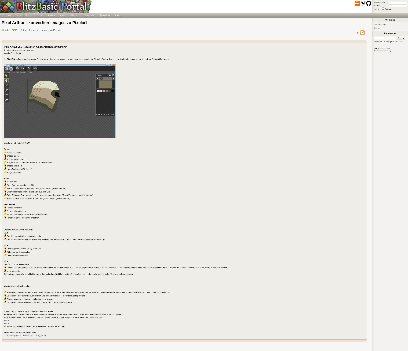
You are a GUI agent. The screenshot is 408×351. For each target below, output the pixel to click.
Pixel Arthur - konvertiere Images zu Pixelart (38, 30)
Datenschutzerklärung (382, 51)
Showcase (89, 15)
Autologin (388, 9)
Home (8, 15)
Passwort (377, 5)
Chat (62, 15)
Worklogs (104, 15)
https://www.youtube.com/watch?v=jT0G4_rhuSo (25, 335)
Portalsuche (396, 41)
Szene (40, 15)
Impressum (385, 48)
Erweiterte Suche (382, 41)
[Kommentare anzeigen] (356, 34)
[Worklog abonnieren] (362, 34)
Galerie (74, 15)
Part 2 (6, 323)
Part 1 (6, 320)
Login (377, 9)
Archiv (119, 15)
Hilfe (29, 15)
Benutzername (379, 2)
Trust (32, 50)
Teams (377, 28)
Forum (51, 15)
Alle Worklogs (380, 24)
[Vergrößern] (8, 68)
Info (19, 15)
